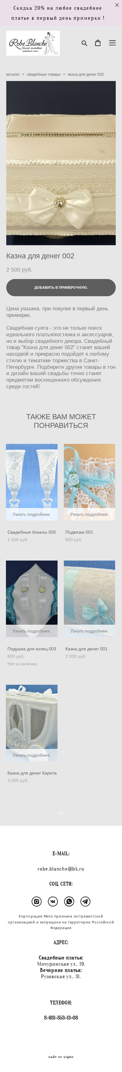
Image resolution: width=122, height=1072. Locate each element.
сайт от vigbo (61, 1057)
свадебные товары (44, 74)
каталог (13, 74)
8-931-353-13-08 (61, 1018)
